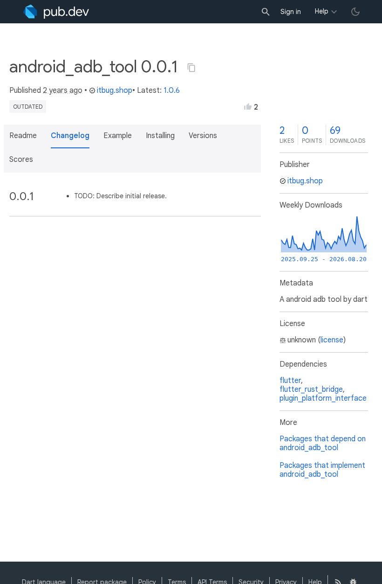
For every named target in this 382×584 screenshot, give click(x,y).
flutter (290, 380)
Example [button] (117, 135)
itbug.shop (114, 90)
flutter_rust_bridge (311, 389)
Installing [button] (160, 135)
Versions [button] (203, 135)
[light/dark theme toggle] (355, 11)
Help (321, 11)
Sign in (290, 11)
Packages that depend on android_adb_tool (323, 443)
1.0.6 (172, 90)
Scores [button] (21, 159)
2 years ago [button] (62, 90)
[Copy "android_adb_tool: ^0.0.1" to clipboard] (191, 67)
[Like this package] (248, 106)
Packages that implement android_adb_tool (322, 470)
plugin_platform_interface (323, 398)
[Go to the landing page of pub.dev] (56, 12)
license (332, 340)
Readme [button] (23, 135)
